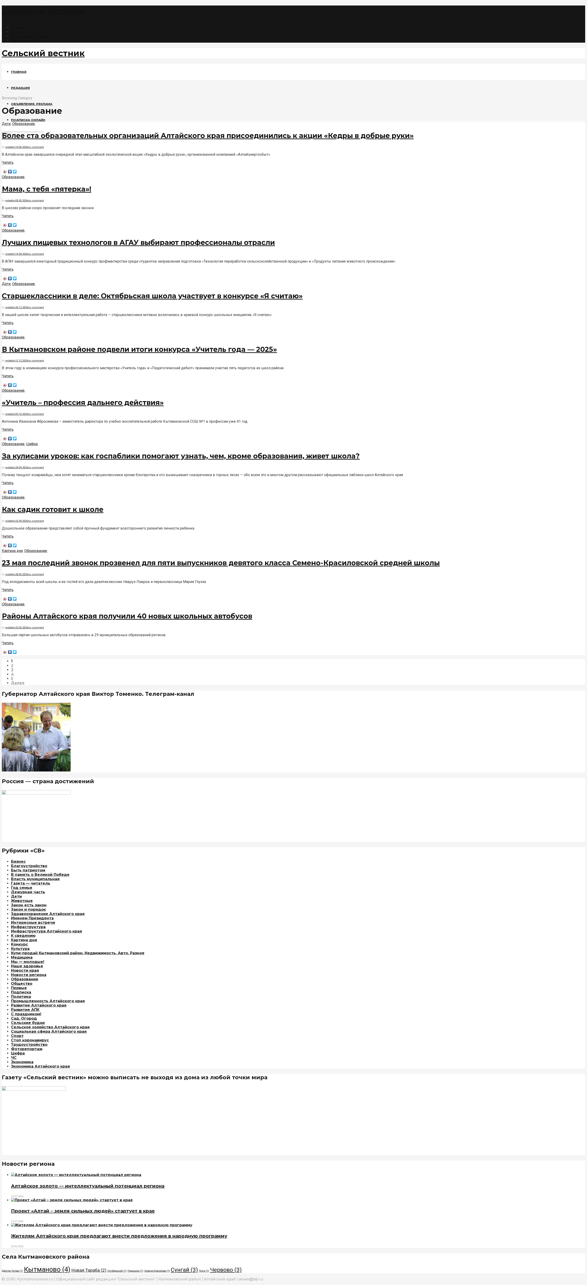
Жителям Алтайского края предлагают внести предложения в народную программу (119, 1236)
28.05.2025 (21, 574)
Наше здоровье (27, 966)
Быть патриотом (28, 870)
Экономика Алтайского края (40, 1066)
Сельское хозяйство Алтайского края (50, 1027)
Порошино (135, 1270)
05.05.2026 (21, 200)
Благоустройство (29, 866)
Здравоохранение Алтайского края (48, 914)
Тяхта (204, 1270)
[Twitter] (14, 172)
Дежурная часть (28, 892)
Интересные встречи (33, 922)
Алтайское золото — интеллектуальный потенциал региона (87, 1186)
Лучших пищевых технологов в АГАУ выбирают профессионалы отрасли (138, 242)
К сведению (23, 935)
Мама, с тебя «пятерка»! (46, 189)
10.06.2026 (21, 147)
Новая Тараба (88, 1270)
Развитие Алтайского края (38, 1005)
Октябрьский (117, 1270)
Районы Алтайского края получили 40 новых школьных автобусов (127, 616)
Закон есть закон (29, 905)
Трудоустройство (29, 1044)
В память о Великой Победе (40, 874)
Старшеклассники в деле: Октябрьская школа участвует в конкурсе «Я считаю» (152, 296)
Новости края (25, 970)
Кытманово (47, 1269)
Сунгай (184, 1269)
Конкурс (19, 944)
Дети (6, 124)
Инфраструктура (28, 927)
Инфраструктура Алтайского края (46, 931)
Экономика (22, 1062)
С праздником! (26, 1014)
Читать (8, 162)
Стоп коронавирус (30, 1040)
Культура (20, 948)
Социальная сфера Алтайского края (49, 1031)
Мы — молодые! (27, 962)
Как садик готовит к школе (52, 509)
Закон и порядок (28, 909)
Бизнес (18, 861)
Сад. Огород (24, 1018)
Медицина (22, 957)
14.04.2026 (21, 254)
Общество (21, 983)
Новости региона (28, 975)
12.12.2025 (21, 360)
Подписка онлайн (26, 40)
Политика (21, 996)
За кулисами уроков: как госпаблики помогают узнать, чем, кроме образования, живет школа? (181, 456)
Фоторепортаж (26, 1049)
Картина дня (12, 551)
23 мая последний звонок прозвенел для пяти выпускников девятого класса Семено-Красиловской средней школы (221, 563)
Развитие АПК (25, 1009)
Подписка (21, 992)
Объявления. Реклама (30, 36)
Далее (18, 683)
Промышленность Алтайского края (48, 1001)
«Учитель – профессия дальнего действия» (83, 402)
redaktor (10, 147)
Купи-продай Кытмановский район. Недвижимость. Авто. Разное (77, 953)
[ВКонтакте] (10, 172)
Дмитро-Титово (12, 1270)
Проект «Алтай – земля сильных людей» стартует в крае (83, 1211)
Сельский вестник (43, 11)
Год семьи (21, 887)
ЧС (14, 1057)
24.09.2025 (21, 467)
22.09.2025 (21, 520)
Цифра (32, 444)
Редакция (19, 32)
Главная (18, 27)
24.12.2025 (21, 307)
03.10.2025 (21, 414)
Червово (226, 1269)
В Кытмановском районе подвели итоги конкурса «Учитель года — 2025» (139, 349)
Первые (19, 988)
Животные (22, 901)
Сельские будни (28, 1023)
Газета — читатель (30, 883)
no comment (36, 147)
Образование (23, 124)
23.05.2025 (21, 627)
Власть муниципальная (35, 879)
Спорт (17, 1036)
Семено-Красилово (157, 1270)
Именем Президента (32, 918)
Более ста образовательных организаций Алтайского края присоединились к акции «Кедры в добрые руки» (208, 135)
